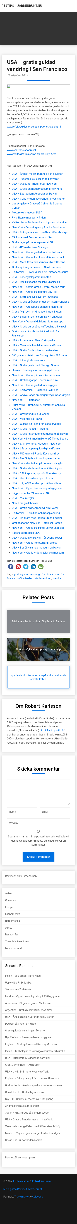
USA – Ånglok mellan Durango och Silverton (37, 173)
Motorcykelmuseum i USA (27, 212)
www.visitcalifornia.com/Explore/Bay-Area (31, 154)
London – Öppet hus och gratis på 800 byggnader (33, 996)
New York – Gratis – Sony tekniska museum (38, 552)
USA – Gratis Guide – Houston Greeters (35, 350)
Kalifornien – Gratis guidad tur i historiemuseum (40, 272)
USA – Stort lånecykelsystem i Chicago (35, 296)
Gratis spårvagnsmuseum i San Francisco (36, 267)
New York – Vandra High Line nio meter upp (37, 321)
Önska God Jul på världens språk (23, 1140)
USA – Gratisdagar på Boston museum (35, 380)
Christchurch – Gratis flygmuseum (24, 1092)
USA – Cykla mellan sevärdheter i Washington (38, 198)
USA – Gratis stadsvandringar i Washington (37, 468)
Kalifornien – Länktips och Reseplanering (36, 513)
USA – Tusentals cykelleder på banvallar (35, 178)
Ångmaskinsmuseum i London (22, 1105)
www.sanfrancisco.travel (21, 150)
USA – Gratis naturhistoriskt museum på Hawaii (40, 433)
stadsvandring (43, 578)
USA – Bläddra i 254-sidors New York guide (37, 316)
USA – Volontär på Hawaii (27, 418)
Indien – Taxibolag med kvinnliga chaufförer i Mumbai (35, 1051)
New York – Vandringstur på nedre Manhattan (39, 227)
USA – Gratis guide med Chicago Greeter (36, 365)
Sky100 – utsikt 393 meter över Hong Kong (29, 1099)
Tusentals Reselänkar (17, 941)
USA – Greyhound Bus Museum (30, 414)
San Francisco (50, 574)
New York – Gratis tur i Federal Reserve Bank (38, 257)
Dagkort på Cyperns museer (21, 1023)
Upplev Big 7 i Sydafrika (18, 982)
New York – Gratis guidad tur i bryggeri (34, 385)
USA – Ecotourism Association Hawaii (34, 193)
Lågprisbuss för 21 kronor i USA (31, 493)
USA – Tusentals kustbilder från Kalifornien (37, 345)
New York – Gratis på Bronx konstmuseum (37, 375)
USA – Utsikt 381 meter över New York (34, 183)
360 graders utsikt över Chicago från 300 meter (40, 355)
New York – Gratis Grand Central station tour (38, 287)
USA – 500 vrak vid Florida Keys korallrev (35, 453)
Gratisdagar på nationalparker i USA (33, 242)
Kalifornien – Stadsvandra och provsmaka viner (40, 222)
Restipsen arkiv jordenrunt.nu (21, 876)
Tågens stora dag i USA (26, 532)
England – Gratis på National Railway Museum (31, 1044)
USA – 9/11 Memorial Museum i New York (36, 443)
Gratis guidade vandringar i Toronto (25, 1030)
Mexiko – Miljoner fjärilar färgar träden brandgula (33, 1133)
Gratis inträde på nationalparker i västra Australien (33, 1085)
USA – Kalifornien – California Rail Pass (35, 390)
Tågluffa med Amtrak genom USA (32, 237)
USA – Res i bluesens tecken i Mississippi (36, 282)
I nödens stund (13, 948)
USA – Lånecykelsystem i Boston (31, 277)
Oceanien (10, 900)
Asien (8, 893)
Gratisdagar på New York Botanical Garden (37, 523)
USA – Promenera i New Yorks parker (34, 340)
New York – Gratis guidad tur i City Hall (34, 291)
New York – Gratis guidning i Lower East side (38, 527)
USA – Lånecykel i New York (28, 360)
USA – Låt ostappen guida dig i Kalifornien (36, 448)
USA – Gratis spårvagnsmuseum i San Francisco (40, 301)
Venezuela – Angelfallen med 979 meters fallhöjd (33, 1126)
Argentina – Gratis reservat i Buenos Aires (28, 1010)
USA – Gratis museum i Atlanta (30, 428)
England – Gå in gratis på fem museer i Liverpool (32, 1078)
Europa (9, 907)
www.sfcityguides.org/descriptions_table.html (34, 126)
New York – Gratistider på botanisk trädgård (37, 463)
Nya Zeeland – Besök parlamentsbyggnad (28, 1037)
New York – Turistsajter (26, 400)
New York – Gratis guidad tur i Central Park (37, 252)
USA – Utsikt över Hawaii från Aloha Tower (37, 537)
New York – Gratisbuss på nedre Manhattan (37, 306)
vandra (57, 578)
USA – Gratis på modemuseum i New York (37, 188)
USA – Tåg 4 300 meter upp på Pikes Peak (36, 483)
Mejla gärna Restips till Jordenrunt (22, 1189)
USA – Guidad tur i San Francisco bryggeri (36, 423)
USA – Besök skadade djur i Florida (32, 478)
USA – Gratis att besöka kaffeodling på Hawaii (39, 326)
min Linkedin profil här (51, 730)
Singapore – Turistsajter (18, 989)
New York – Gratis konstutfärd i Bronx (34, 542)
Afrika (8, 927)
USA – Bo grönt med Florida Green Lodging (37, 518)
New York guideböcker (25, 503)
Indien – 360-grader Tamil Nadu (23, 975)
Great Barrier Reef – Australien (22, 1064)
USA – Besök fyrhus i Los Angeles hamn (36, 458)
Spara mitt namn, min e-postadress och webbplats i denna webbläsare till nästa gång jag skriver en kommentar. (38, 840)
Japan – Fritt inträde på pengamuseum (27, 1112)
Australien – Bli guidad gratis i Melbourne (28, 1003)
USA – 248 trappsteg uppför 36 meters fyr (37, 473)
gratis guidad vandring (27, 574)
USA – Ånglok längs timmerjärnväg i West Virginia (41, 395)
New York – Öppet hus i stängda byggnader (37, 488)
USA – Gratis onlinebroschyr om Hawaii (35, 508)
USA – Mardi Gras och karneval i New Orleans (38, 262)
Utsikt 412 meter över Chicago (30, 247)
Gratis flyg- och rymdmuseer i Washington (37, 311)
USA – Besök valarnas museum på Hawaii (36, 547)
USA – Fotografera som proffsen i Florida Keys (40, 232)
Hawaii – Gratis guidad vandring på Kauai (35, 370)
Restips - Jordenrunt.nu (22, 5)
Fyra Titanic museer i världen (29, 217)
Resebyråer (11, 934)
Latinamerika (12, 914)
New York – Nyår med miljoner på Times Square (40, 438)
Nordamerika (12, 920)
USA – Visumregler (23, 498)
